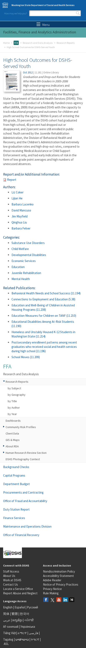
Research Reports (66, 42)
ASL (6, 644)
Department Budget (16, 484)
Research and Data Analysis (38, 42)
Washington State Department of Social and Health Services (43, 5)
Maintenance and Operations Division (27, 526)
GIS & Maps (13, 440)
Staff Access (11, 571)
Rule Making (51, 593)
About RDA (12, 446)
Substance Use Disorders (28, 243)
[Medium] (72, 600)
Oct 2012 (28, 72)
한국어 (24, 614)
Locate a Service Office (18, 589)
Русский (32, 607)
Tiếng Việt (9, 633)
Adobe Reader (52, 580)
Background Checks (16, 467)
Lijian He (17, 198)
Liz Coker (17, 192)
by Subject (14, 388)
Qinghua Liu (19, 222)
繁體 (14, 614)
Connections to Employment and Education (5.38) (43, 299)
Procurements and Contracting (23, 492)
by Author (14, 407)
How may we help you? (15, 13)
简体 (6, 614)
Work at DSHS (12, 580)
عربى (6, 620)
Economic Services (23, 261)
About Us (9, 576)
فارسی (33, 633)
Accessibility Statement (58, 576)
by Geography (16, 395)
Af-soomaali (10, 627)
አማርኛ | (23, 633)
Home (6, 42)
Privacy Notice (52, 589)
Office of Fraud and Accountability (25, 501)
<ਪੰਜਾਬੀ (29, 620)
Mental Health (20, 279)
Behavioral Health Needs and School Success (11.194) (46, 293)
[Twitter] (52, 600)
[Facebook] (46, 600)
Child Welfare (20, 249)
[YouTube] (59, 600)
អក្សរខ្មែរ (17, 620)
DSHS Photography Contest (23, 459)
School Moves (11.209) (25, 357)
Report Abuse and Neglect (20, 593)
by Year (12, 414)
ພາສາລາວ (22, 639)
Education (18, 267)
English (8, 607)
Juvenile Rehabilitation (26, 273)
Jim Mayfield (19, 216)
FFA (16, 42)
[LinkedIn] (65, 600)
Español (20, 607)
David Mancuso (21, 210)
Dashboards (13, 420)
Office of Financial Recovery (21, 535)
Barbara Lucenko (22, 204)
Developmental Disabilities (28, 255)
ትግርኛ (35, 639)
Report (11, 180)
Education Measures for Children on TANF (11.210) (43, 316)
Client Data (12, 433)
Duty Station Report (16, 509)
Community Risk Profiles (21, 427)
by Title (12, 401)
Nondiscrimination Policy (59, 571)
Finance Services (14, 518)
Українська (27, 627)
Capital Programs (14, 475)
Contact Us (10, 584)
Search (78, 13)
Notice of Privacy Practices (60, 584)
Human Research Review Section (26, 453)
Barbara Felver (20, 228)
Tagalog (8, 639)
